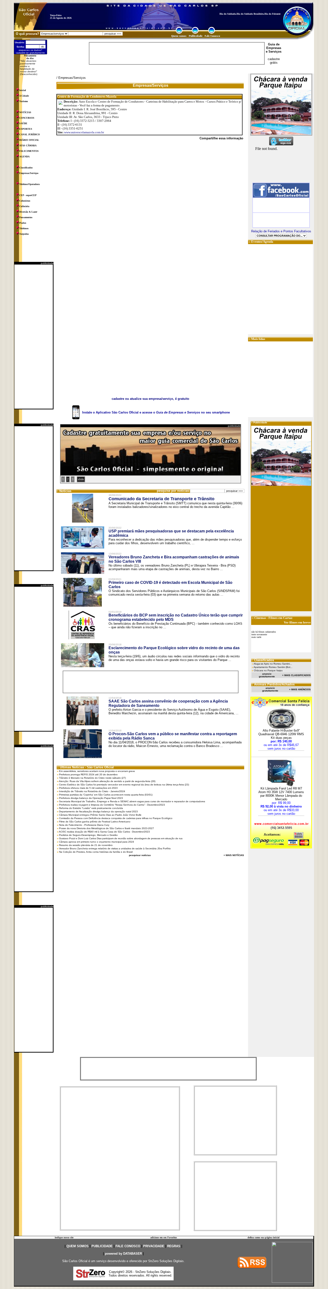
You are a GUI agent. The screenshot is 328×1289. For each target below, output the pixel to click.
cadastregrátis (274, 60)
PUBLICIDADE (102, 1246)
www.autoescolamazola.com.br (84, 132)
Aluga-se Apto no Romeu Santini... (273, 663)
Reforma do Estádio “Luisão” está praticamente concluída (91, 808)
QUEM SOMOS (78, 1246)
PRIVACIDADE (153, 1246)
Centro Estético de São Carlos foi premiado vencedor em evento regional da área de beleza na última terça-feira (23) (124, 784)
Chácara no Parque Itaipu (268, 670)
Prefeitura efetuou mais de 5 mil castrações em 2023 (88, 788)
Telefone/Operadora (29, 184)
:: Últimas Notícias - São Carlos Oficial (85, 767)
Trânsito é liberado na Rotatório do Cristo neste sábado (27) (92, 778)
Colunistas (24, 200)
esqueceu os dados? (30, 50)
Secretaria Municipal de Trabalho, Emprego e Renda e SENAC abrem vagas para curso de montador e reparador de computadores (132, 801)
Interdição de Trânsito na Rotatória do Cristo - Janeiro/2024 (92, 791)
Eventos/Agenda (262, 241)
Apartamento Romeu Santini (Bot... (273, 667)
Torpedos (24, 234)
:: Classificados (262, 660)
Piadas (22, 223)
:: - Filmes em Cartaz (272, 618)
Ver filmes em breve (297, 622)
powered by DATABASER (123, 1253)
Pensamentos (25, 217)
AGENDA (24, 156)
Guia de (273, 44)
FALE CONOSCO (127, 1246)
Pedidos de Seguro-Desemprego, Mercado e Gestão (88, 835)
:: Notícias (63, 491)
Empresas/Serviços (28, 173)
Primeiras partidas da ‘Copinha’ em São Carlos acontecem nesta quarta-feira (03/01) (105, 794)
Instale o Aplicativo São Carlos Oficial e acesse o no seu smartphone (156, 412)
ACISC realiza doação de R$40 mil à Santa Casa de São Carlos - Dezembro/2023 (104, 831)
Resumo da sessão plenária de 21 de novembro (86, 845)
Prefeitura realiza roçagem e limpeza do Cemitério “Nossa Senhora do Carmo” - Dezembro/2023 (112, 804)
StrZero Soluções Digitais (166, 1261)
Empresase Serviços (273, 49)
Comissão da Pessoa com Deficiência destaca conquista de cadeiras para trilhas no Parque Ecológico (115, 818)
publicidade (47, 263)
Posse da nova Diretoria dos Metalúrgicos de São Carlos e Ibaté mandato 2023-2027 (106, 828)
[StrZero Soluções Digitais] (90, 1276)
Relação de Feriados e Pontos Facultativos (281, 231)
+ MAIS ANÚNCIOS (300, 689)
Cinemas (260, 618)
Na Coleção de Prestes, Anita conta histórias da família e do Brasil (96, 852)
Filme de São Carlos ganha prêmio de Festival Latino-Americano (94, 821)
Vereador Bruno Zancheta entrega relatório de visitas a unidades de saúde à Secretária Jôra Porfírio (115, 848)
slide (81, 479)
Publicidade (260, 422)
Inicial (22, 90)
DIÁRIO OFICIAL (29, 140)
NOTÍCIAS (25, 112)
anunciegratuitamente (267, 675)
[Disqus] (150, 210)
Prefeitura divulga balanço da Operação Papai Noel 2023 (91, 798)
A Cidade (24, 95)
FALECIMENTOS (29, 151)
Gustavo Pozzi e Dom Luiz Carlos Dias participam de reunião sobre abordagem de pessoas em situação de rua (120, 838)
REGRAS (173, 1246)
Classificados (26, 167)
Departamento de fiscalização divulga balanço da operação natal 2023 (98, 811)
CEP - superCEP (27, 195)
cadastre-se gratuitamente (30, 52)
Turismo (23, 101)
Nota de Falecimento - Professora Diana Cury (84, 825)
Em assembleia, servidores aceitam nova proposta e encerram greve (97, 771)
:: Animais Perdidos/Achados (273, 684)
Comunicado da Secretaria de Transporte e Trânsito (161, 498)
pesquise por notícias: (173, 491)
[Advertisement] (33, 337)
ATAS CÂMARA (27, 145)
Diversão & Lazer (28, 211)
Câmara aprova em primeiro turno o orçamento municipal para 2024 (96, 841)
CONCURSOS (26, 118)
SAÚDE (23, 123)
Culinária (24, 206)
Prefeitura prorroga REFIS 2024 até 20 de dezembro (88, 774)
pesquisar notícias (140, 855)
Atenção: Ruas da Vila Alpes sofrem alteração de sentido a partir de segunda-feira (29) (107, 781)
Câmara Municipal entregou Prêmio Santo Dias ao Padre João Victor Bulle (100, 815)
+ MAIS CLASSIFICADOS (296, 675)
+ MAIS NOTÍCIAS (234, 855)
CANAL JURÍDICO (29, 134)
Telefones (24, 228)
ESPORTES (25, 129)
